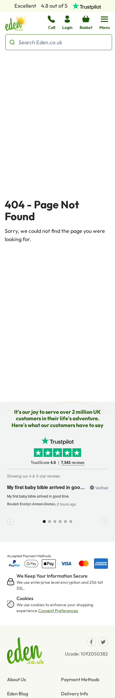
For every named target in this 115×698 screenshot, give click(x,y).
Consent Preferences (58, 610)
